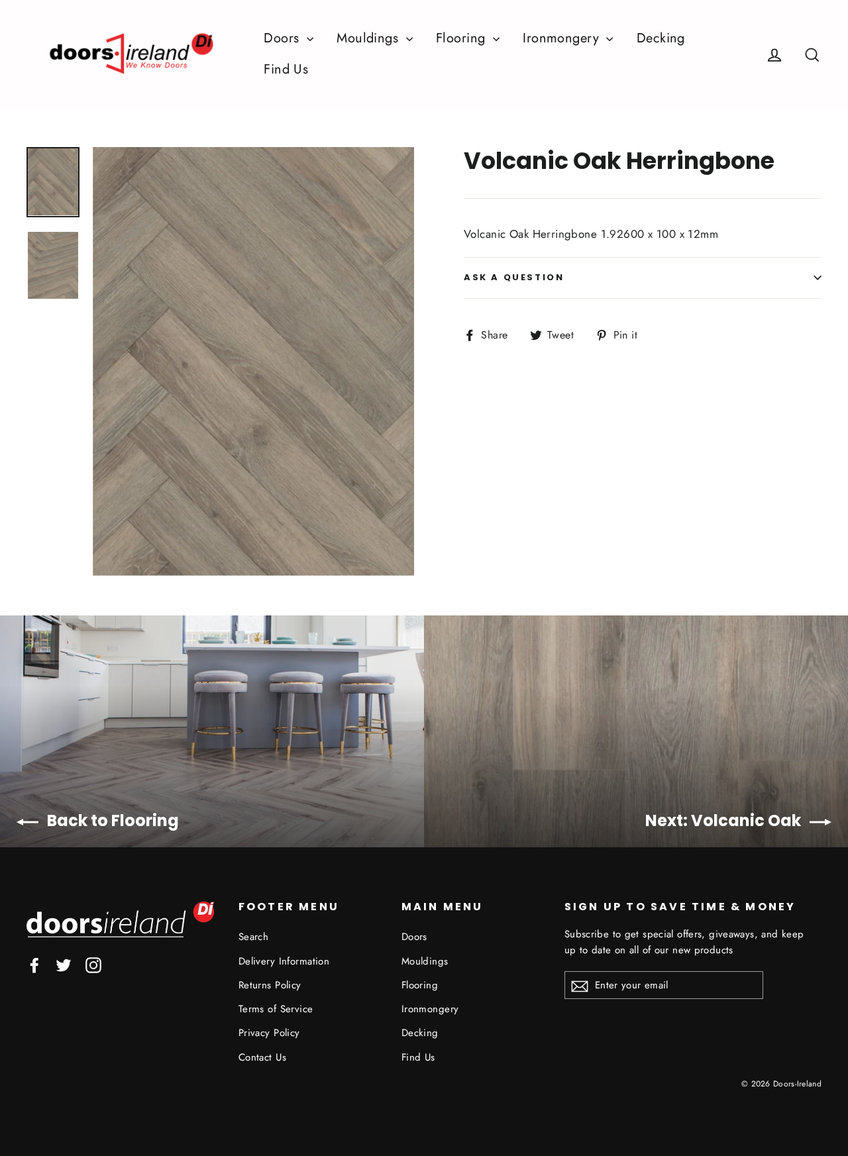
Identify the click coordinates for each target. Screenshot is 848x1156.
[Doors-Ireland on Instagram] (93, 964)
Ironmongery (563, 38)
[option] (253, 361)
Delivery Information (284, 961)
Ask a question (514, 277)
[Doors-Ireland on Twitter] (64, 964)
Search (253, 936)
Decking (661, 38)
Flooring (463, 38)
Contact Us (262, 1057)
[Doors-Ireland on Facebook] (34, 964)
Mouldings (369, 38)
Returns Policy (269, 985)
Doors (283, 38)
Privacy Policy (269, 1032)
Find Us (286, 69)
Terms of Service (275, 1009)
